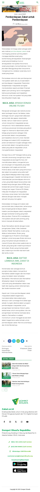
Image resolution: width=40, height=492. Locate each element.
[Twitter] (14, 341)
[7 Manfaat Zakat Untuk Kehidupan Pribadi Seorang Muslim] (6, 384)
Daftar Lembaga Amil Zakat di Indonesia (17, 261)
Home (15, 14)
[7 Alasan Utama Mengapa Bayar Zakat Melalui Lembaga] (6, 376)
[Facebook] (9, 341)
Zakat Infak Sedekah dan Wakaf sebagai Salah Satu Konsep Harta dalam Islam (20, 366)
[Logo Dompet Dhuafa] (20, 3)
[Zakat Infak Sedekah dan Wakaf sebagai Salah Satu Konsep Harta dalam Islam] (6, 366)
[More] (27, 341)
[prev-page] (3, 390)
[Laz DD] (14, 24)
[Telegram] (22, 341)
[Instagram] (10, 422)
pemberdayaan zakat (18, 51)
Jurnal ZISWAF (22, 14)
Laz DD (17, 24)
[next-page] (6, 390)
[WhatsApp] (18, 341)
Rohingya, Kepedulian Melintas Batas (7, 350)
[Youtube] (27, 422)
